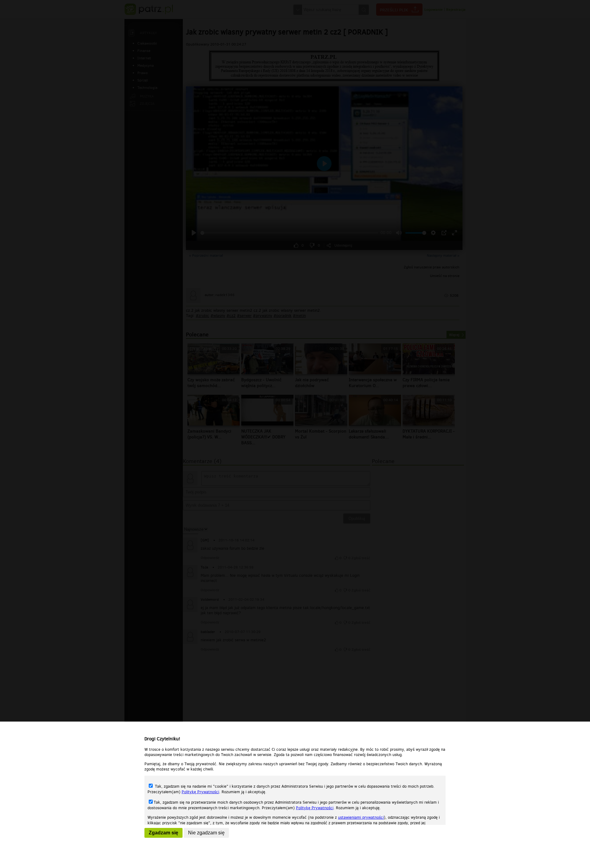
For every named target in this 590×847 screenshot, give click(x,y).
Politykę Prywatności (200, 791)
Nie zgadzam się (206, 832)
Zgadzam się (163, 832)
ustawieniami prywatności (361, 817)
